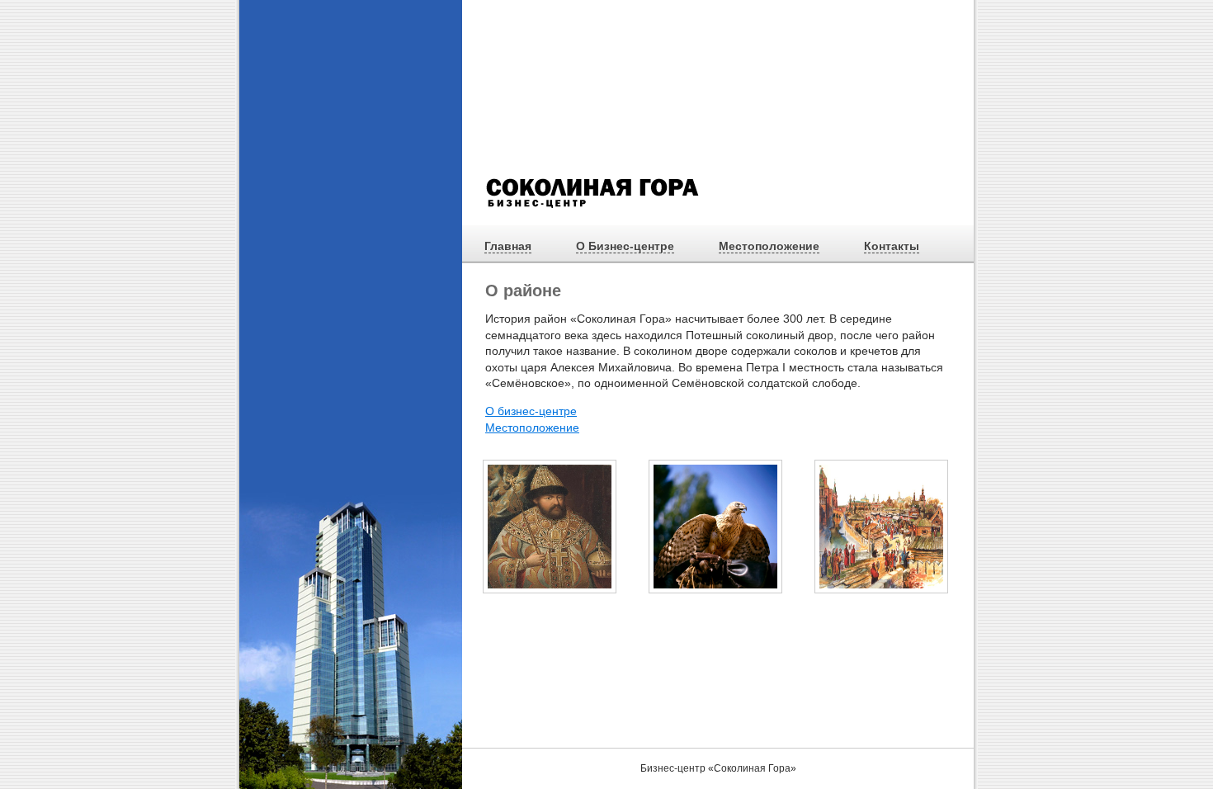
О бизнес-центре (531, 411)
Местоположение (532, 427)
